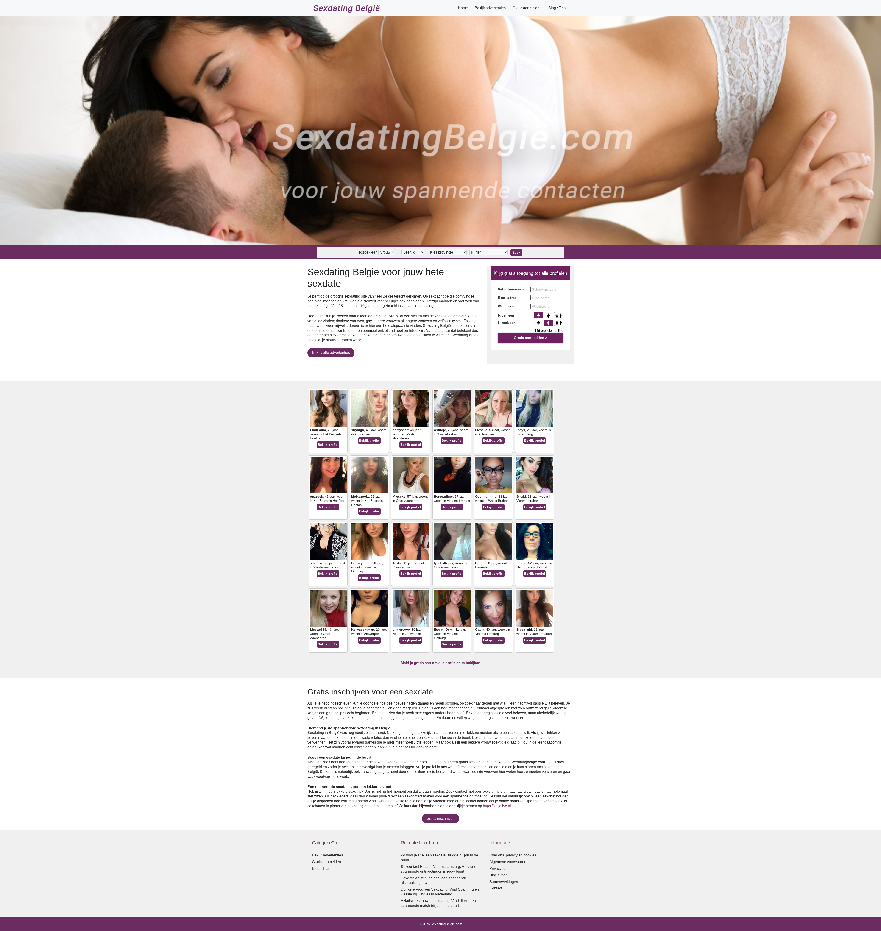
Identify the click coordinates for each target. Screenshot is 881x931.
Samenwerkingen (503, 882)
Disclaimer (498, 875)
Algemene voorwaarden (508, 862)
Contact (495, 888)
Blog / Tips (557, 8)
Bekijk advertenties (490, 8)
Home (463, 8)
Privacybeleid (500, 868)
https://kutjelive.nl (497, 806)
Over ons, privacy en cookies (512, 855)
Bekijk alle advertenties (331, 352)
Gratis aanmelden (527, 8)
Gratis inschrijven (441, 818)
